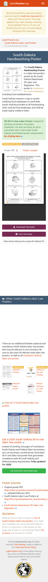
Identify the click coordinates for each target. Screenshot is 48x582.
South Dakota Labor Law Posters (20, 43)
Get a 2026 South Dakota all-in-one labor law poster (23, 441)
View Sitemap (19, 544)
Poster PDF (9, 150)
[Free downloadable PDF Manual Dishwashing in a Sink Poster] (31, 388)
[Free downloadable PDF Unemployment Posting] (7, 371)
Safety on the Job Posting (40, 372)
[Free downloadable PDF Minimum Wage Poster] (7, 386)
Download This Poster (25, 227)
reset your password (31, 16)
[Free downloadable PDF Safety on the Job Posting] (31, 371)
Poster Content (30, 150)
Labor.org (19, 3)
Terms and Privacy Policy (25, 547)
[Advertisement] (24, 269)
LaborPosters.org (10, 40)
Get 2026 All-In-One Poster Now (24, 471)
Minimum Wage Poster (16, 386)
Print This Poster (24, 234)
